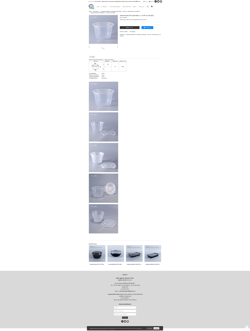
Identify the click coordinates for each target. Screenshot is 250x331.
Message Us (148, 27)
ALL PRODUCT (104, 6)
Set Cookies (149, 328)
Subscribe (125, 317)
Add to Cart (130, 27)
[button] (147, 6)
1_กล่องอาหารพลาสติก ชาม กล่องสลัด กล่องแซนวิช (136, 34)
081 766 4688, (117, 285)
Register (152, 1)
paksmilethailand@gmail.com (127, 291)
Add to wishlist (124, 31)
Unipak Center (91, 1)
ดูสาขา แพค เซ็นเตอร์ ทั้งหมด (125, 300)
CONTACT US (141, 6)
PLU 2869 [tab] (92, 57)
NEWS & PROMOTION (127, 6)
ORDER (134, 6)
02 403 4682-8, (126, 285)
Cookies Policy (139, 328)
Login (145, 1)
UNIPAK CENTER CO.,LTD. (125, 280)
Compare (133, 31)
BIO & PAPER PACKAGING (115, 6)
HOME (98, 6)
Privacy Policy (131, 328)
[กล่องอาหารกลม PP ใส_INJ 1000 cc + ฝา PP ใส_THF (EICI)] (103, 30)
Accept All (156, 328)
